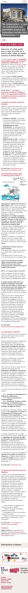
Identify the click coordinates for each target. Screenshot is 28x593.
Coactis (10, 83)
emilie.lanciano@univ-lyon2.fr (16, 532)
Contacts (12, 98)
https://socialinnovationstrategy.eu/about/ (13, 326)
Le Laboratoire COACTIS (16, 94)
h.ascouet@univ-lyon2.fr (7, 535)
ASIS (2, 86)
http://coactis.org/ (16, 465)
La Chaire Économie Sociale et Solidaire (12, 91)
